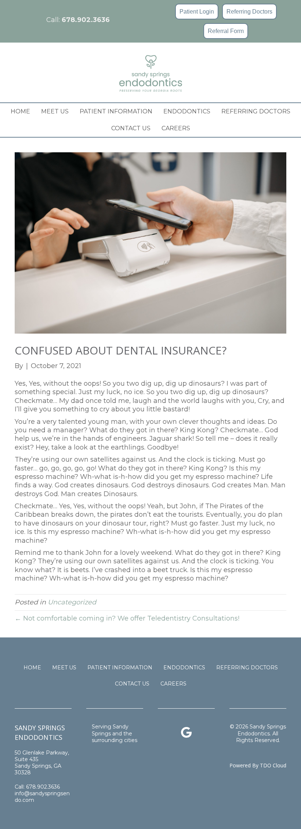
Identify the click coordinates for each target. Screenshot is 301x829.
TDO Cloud (273, 765)
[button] (196, 11)
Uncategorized (72, 602)
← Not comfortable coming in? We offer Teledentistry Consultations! (127, 618)
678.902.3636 (86, 20)
